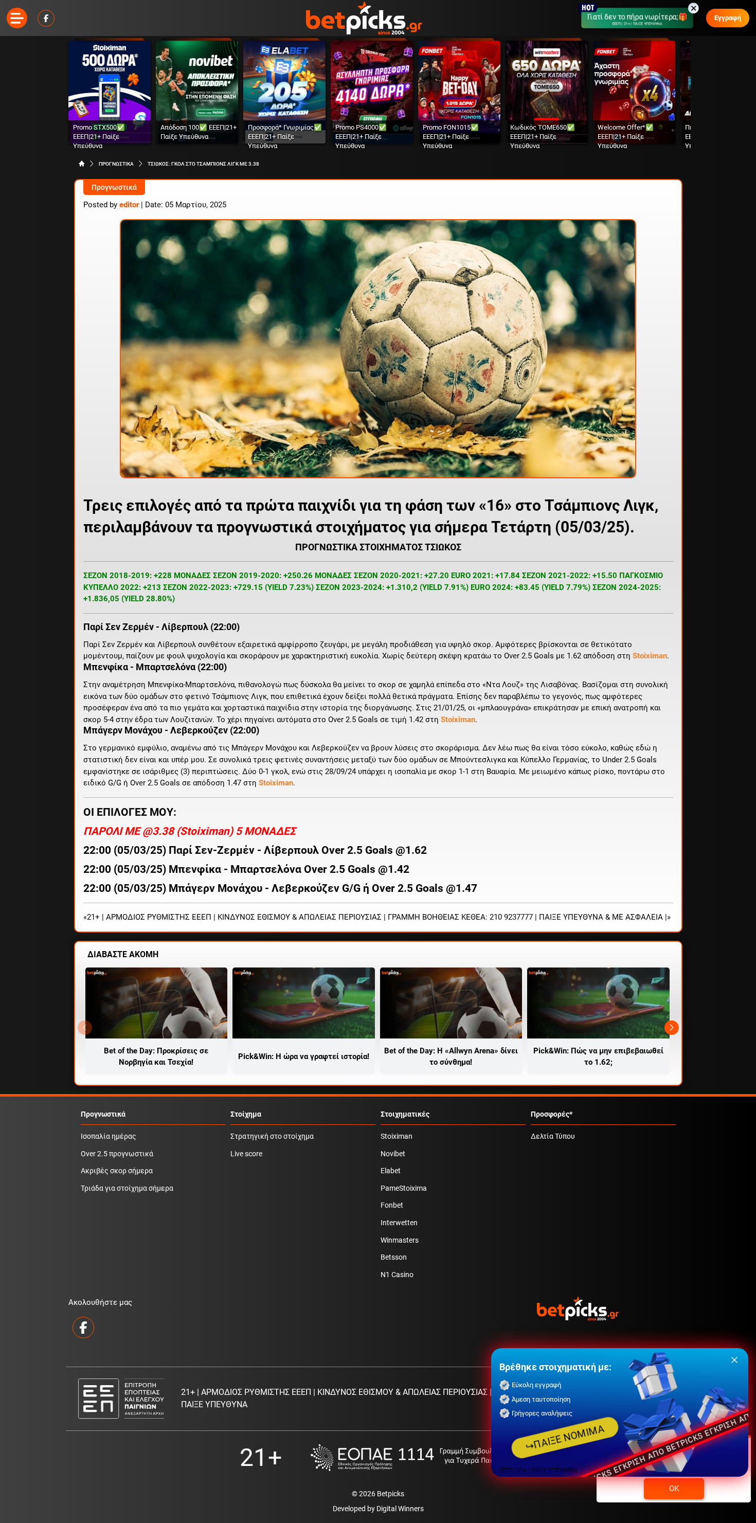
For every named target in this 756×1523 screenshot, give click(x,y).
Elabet (391, 1171)
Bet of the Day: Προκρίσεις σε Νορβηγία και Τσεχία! (156, 1056)
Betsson (394, 1257)
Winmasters (400, 1240)
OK (674, 1488)
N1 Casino (397, 1274)
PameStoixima (404, 1188)
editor (129, 204)
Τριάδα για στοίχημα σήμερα (127, 1188)
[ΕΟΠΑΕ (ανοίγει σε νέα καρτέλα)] (413, 1457)
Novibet (393, 1154)
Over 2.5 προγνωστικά (117, 1154)
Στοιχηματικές (405, 1114)
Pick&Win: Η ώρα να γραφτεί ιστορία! (303, 1056)
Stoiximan (204, 831)
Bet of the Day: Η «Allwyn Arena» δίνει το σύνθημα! (451, 1056)
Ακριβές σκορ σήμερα (117, 1171)
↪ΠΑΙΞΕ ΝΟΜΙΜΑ (565, 1437)
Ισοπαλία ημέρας (108, 1136)
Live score (246, 1154)
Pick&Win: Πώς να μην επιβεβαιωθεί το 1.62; (598, 1056)
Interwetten (399, 1223)
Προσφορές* (551, 1114)
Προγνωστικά (114, 187)
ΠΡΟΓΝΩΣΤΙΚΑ (116, 164)
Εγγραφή (727, 18)
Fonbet (392, 1205)
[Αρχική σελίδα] (82, 163)
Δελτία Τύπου (553, 1136)
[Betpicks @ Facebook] (46, 18)
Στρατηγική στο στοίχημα (272, 1136)
